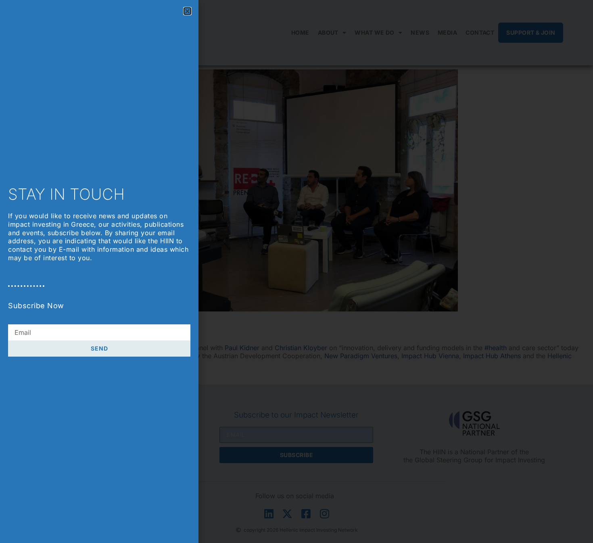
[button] (187, 11)
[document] (296, 271)
